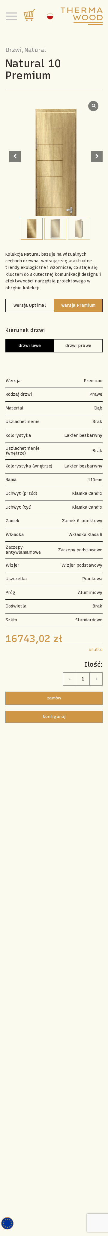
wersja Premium (78, 305)
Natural (35, 49)
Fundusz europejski (7, 1223)
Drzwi (13, 49)
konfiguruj (54, 716)
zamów (54, 698)
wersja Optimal (30, 305)
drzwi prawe (78, 345)
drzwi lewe (30, 345)
